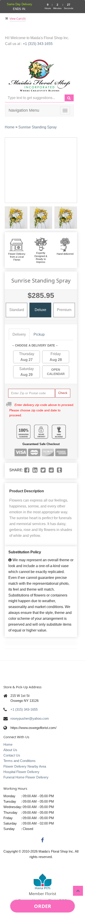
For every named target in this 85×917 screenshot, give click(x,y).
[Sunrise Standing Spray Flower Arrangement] (16, 217)
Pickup (39, 334)
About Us (10, 750)
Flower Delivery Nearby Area (24, 766)
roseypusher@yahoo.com (29, 718)
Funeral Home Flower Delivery (26, 777)
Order (42, 906)
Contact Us (11, 755)
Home (10, 127)
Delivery (19, 334)
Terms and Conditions (19, 761)
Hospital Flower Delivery (21, 772)
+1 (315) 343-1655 (38, 44)
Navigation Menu (24, 110)
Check (62, 393)
